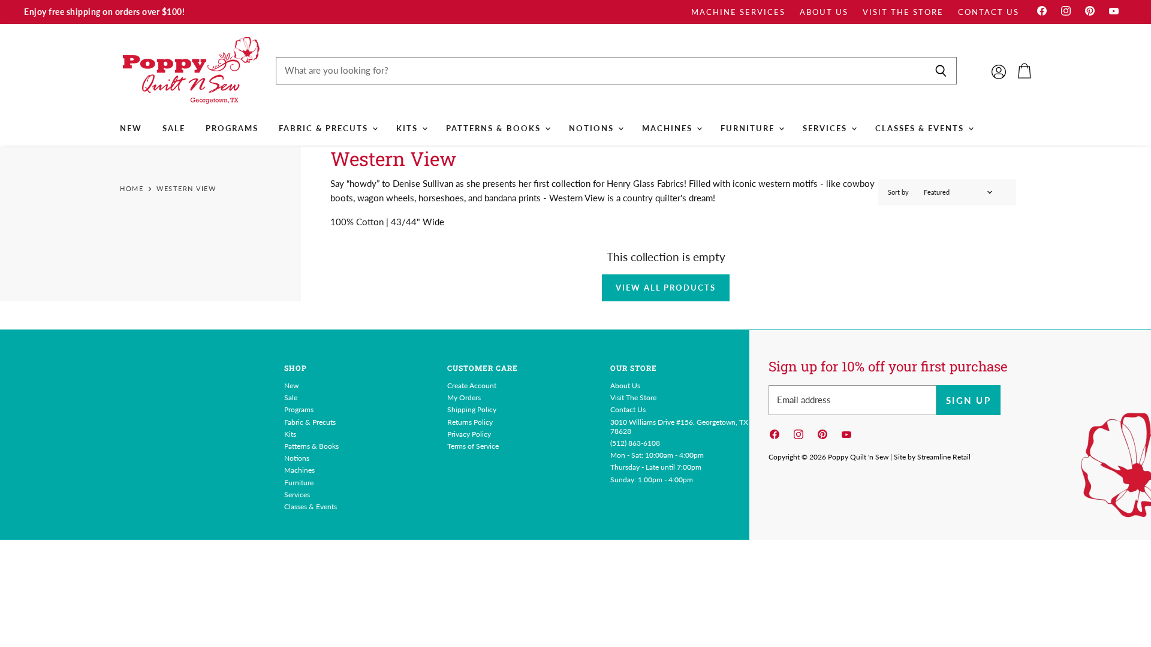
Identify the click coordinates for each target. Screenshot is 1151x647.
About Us (824, 12)
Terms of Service (473, 446)
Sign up (968, 400)
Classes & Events (921, 128)
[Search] (941, 70)
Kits (408, 128)
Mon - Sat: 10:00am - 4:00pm (657, 455)
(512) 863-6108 (635, 443)
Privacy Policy (469, 434)
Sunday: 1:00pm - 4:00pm (651, 479)
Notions (593, 128)
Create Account (471, 385)
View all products (666, 287)
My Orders (464, 397)
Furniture (749, 128)
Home (131, 188)
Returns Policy (470, 422)
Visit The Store (903, 12)
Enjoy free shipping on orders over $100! (104, 12)
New (131, 128)
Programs (232, 128)
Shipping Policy (471, 409)
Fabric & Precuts (325, 128)
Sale (173, 128)
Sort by (898, 192)
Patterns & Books (494, 128)
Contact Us (988, 12)
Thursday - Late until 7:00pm (655, 466)
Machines (668, 128)
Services (826, 128)
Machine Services (738, 12)
